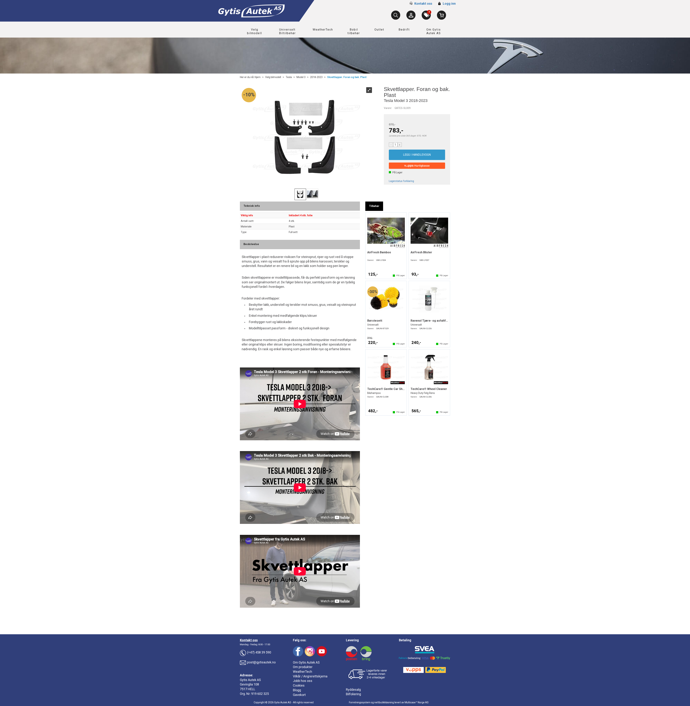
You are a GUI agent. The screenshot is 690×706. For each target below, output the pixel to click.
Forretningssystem (359, 702)
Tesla (289, 77)
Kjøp (417, 155)
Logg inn (446, 3)
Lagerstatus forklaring (401, 181)
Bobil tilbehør (354, 31)
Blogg (297, 690)
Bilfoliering (353, 694)
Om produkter (302, 667)
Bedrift (404, 29)
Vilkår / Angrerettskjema (310, 676)
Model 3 (300, 77)
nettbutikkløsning (384, 702)
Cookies (299, 685)
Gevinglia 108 (249, 684)
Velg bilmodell (254, 31)
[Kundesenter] (411, 15)
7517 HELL (247, 689)
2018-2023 (316, 77)
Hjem (258, 77)
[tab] (374, 206)
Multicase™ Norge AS (417, 702)
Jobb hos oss (302, 681)
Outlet (379, 29)
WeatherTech (323, 29)
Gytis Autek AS (250, 680)
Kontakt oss (423, 3)
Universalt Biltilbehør (287, 31)
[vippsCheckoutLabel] (417, 166)
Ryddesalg (353, 689)
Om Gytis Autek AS (433, 31)
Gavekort (299, 695)
